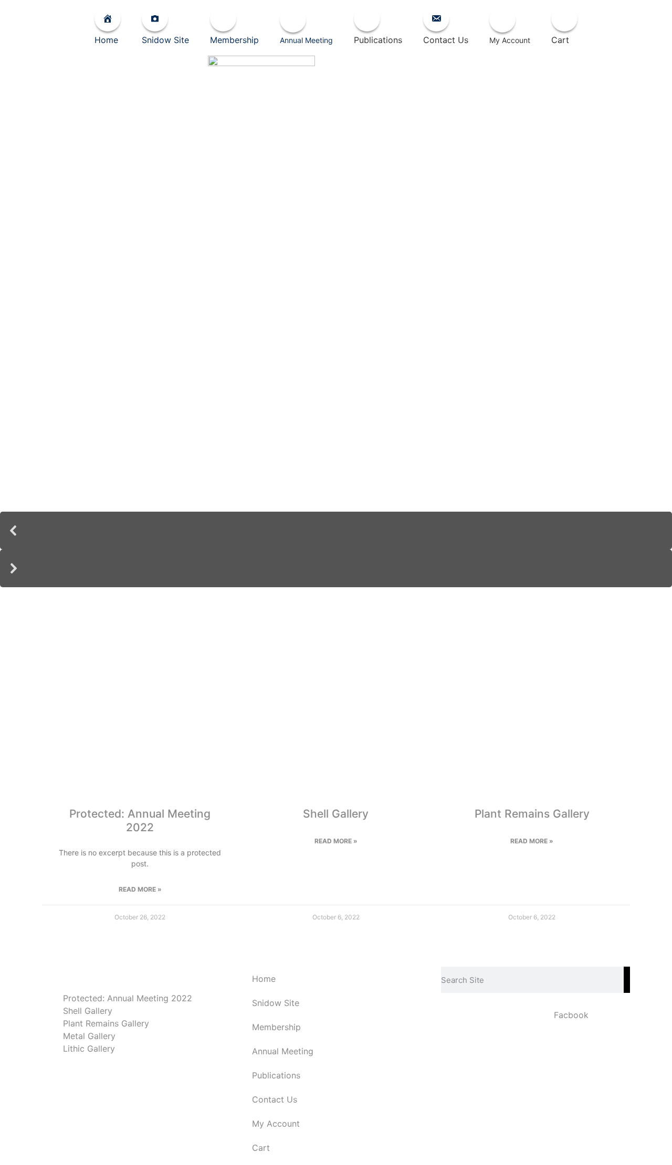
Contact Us (274, 1099)
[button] (336, 530)
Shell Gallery (336, 813)
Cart (261, 1147)
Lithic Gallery (89, 1048)
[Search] (627, 980)
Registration (560, 639)
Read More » (140, 889)
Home (264, 978)
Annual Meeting (261, 639)
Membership (276, 1027)
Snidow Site (275, 1003)
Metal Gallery (89, 1036)
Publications (411, 639)
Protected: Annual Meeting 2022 (140, 820)
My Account (276, 1123)
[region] (336, 392)
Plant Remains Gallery (532, 813)
